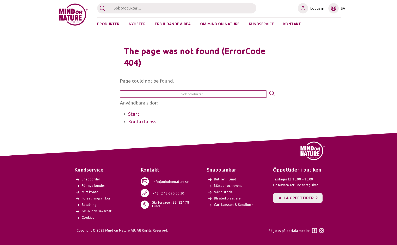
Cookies (88, 217)
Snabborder (91, 179)
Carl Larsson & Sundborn (233, 205)
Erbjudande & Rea (173, 24)
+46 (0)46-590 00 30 (168, 193)
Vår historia (223, 192)
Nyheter (137, 24)
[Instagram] (321, 230)
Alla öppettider (296, 198)
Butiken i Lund (225, 179)
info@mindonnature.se (171, 182)
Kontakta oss (142, 121)
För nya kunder (93, 185)
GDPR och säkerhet (97, 211)
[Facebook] (314, 230)
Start (133, 113)
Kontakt (292, 24)
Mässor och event (228, 185)
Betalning (89, 205)
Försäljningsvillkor (96, 198)
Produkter (108, 24)
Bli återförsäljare (227, 198)
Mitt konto (90, 192)
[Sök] (272, 94)
